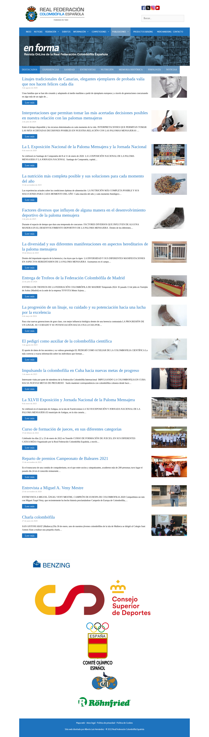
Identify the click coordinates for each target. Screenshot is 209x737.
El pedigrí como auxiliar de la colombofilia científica (67, 341)
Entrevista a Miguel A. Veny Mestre (52, 487)
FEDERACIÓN (50, 31)
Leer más (29, 102)
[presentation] (29, 70)
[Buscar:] (162, 18)
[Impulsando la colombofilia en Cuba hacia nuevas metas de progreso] (169, 387)
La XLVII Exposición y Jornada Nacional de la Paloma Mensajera (78, 399)
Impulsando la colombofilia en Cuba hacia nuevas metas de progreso (80, 370)
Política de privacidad (106, 723)
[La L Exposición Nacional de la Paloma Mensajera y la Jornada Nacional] (169, 163)
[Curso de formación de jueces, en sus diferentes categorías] (169, 446)
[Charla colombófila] (169, 534)
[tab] (29, 70)
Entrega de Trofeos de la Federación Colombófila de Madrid (73, 277)
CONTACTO (178, 31)
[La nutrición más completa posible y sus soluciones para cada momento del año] (169, 193)
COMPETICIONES (99, 31)
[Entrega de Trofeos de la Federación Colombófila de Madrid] (169, 295)
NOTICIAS (38, 31)
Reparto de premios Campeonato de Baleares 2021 (65, 458)
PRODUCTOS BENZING (143, 31)
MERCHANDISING (164, 31)
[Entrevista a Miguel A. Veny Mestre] (169, 505)
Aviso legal (91, 723)
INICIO (28, 31)
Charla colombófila (38, 517)
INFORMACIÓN (79, 31)
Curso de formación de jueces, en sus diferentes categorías (72, 429)
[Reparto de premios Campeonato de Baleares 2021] (169, 475)
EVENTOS (66, 31)
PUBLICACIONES (119, 31)
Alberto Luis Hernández (94, 729)
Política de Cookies (125, 723)
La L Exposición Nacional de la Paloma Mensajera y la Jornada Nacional (84, 146)
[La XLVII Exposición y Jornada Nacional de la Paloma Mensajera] (169, 417)
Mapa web (80, 723)
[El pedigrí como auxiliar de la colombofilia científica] (169, 358)
